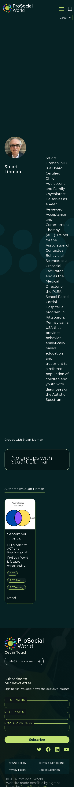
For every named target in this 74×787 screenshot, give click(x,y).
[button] (65, 17)
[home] (16, 8)
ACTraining (16, 587)
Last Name (14, 711)
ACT (12, 573)
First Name (15, 699)
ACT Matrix (17, 580)
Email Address (19, 722)
